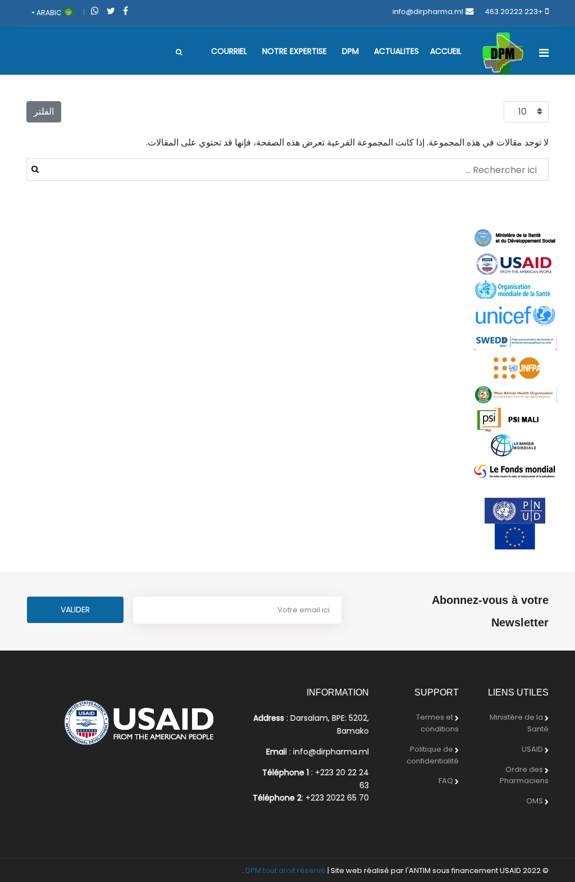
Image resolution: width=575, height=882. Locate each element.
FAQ (446, 780)
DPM (350, 51)
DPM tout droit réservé (285, 870)
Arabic (49, 12)
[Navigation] (544, 52)
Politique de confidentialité (433, 755)
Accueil (446, 51)
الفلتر (44, 111)
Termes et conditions (437, 723)
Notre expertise (294, 51)
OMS (534, 800)
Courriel (229, 51)
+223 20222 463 (514, 11)
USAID (532, 749)
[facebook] (125, 10)
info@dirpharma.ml (428, 11)
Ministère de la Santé (519, 723)
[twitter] (111, 10)
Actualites (396, 51)
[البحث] (178, 52)
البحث (35, 169)
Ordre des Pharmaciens (524, 775)
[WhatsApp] (95, 10)
